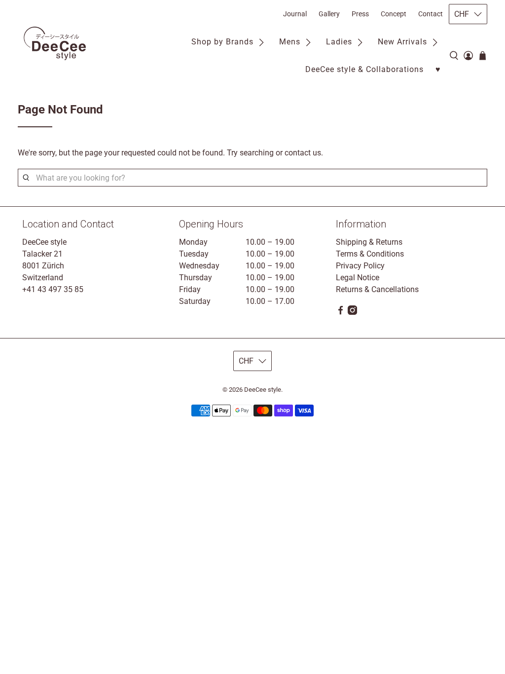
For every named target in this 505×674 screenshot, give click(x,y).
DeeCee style (262, 389)
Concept (393, 14)
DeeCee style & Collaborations (364, 69)
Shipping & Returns (369, 242)
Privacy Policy (360, 265)
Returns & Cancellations (377, 289)
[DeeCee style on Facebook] (340, 312)
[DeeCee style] (55, 43)
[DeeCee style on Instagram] (352, 312)
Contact (430, 14)
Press (360, 14)
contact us (303, 152)
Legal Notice (357, 277)
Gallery (329, 14)
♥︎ (438, 69)
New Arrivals (402, 41)
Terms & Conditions (370, 254)
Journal (295, 14)
